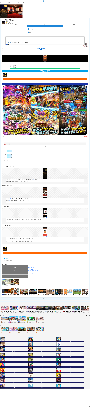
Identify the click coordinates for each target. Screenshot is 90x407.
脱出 (33, 179)
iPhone (31, 267)
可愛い (11, 198)
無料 (28, 270)
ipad (33, 267)
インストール (86, 130)
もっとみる (88, 305)
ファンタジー (29, 273)
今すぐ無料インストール (45, 252)
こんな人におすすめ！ (31, 29)
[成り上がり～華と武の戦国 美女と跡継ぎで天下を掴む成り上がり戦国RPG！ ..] (23, 309)
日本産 (30, 270)
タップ (10, 200)
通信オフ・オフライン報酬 (35, 270)
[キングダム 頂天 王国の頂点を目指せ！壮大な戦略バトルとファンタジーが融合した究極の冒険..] (85, 310)
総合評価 (30, 32)
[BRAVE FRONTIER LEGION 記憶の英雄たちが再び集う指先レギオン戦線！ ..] (76, 310)
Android (29, 267)
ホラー (32, 273)
